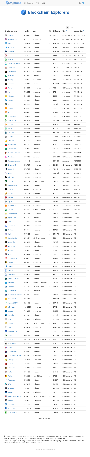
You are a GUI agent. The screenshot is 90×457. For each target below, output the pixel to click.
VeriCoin (11, 404)
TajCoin (10, 201)
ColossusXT (12, 165)
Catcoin (10, 124)
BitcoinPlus (12, 205)
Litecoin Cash (12, 120)
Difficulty (56, 31)
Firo (9, 55)
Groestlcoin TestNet (15, 295)
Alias (9, 112)
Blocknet (11, 169)
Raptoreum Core (14, 153)
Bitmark (10, 173)
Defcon (10, 270)
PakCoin (11, 335)
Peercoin (11, 59)
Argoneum (11, 226)
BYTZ (9, 254)
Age (34, 31)
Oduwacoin (12, 72)
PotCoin (10, 181)
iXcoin (10, 319)
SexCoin (11, 372)
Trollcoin (11, 376)
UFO (9, 384)
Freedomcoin (12, 214)
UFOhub (11, 388)
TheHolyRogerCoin (14, 356)
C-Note (10, 262)
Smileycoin (12, 116)
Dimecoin (11, 274)
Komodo (11, 132)
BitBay (10, 234)
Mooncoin (11, 47)
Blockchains (28, 3)
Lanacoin (11, 84)
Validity (10, 80)
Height (26, 31)
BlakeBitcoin (12, 238)
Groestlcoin (12, 291)
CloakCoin (11, 68)
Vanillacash (12, 145)
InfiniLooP (11, 177)
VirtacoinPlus (12, 412)
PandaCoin (12, 343)
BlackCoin (11, 242)
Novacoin (11, 193)
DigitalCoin (12, 218)
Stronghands (12, 360)
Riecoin (10, 128)
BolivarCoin (12, 246)
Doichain (11, 283)
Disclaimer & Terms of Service (45, 449)
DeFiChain (11, 157)
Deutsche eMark (14, 161)
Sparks (10, 364)
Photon (10, 339)
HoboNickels (12, 185)
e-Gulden (11, 108)
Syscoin (10, 100)
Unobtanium (12, 400)
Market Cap (78, 31)
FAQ (37, 3)
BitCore (10, 250)
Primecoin (11, 96)
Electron (11, 287)
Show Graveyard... (45, 418)
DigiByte (11, 51)
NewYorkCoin (12, 331)
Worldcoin (11, 408)
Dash (9, 43)
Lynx (9, 327)
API (43, 3)
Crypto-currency (11, 31)
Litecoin (10, 35)
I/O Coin (11, 315)
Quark (10, 347)
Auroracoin (12, 149)
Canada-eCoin (13, 258)
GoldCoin (11, 141)
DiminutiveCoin (13, 279)
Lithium (10, 323)
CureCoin (11, 266)
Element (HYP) (13, 303)
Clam (9, 104)
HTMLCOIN (12, 299)
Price (64, 31)
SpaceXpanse (12, 352)
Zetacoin (11, 189)
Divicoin (11, 88)
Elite (9, 222)
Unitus (10, 392)
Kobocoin (11, 210)
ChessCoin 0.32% (14, 63)
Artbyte (10, 197)
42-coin (10, 137)
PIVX (9, 92)
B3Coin (10, 230)
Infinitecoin (12, 307)
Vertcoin (11, 76)
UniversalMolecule (14, 396)
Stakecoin (11, 368)
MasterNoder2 (13, 39)
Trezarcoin (11, 380)
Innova (10, 311)
